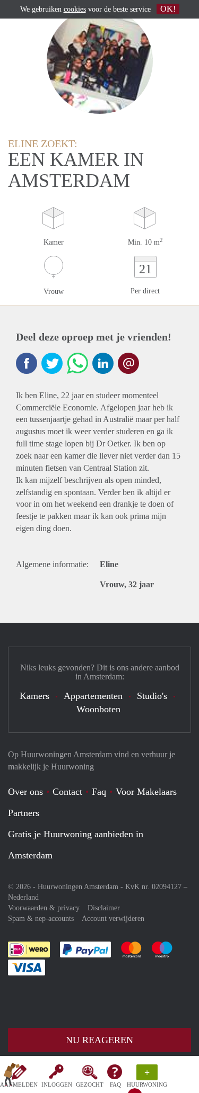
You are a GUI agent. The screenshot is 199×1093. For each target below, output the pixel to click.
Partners (23, 813)
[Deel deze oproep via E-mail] (128, 363)
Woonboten (98, 709)
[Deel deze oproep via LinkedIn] (103, 363)
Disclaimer (104, 908)
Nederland (23, 897)
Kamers (34, 696)
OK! (168, 8)
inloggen (56, 1084)
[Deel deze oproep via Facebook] (26, 363)
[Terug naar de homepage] (12, 1076)
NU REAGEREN (99, 1040)
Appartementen (93, 696)
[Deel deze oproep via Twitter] (52, 363)
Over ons (25, 791)
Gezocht (89, 1084)
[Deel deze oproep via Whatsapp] (77, 363)
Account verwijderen (113, 918)
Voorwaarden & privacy (44, 908)
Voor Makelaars (146, 791)
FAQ (115, 1084)
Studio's (152, 696)
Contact (67, 791)
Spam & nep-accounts (41, 918)
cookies (75, 9)
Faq (99, 791)
